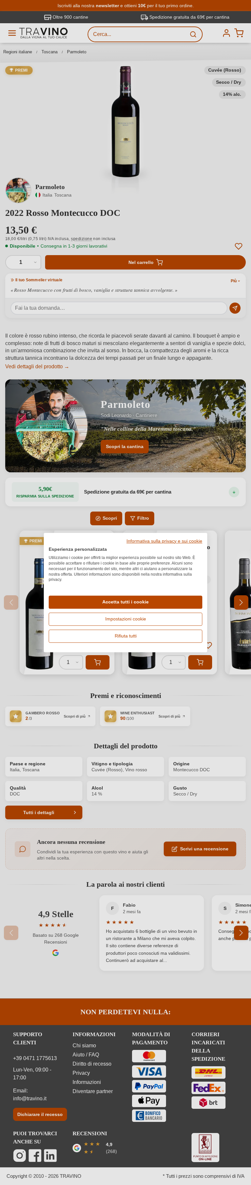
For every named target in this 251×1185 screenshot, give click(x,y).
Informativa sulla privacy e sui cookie (164, 541)
